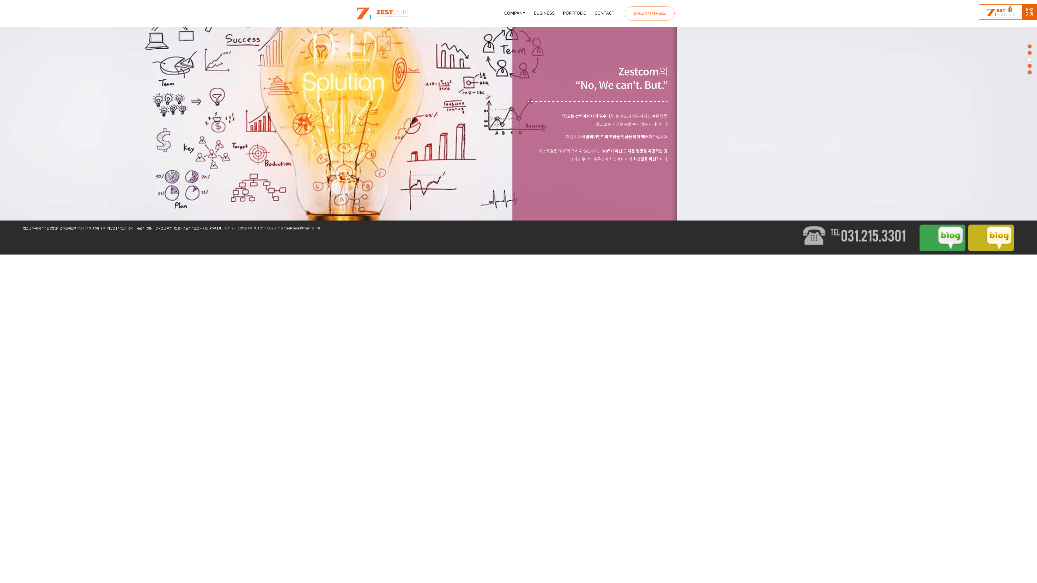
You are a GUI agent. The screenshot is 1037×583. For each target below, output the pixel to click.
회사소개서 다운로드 (649, 13)
